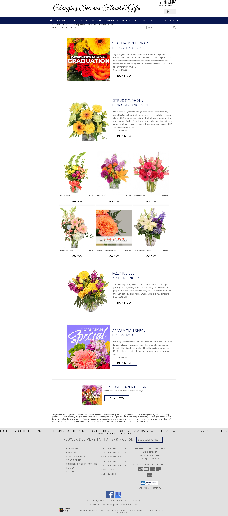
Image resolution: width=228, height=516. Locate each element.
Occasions (128, 20)
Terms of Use (121, 512)
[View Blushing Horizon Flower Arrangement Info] (77, 227)
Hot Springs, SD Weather (100, 505)
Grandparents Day (66, 20)
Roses (84, 20)
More (173, 20)
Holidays (145, 20)
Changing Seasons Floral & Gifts (96, 8)
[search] (174, 27)
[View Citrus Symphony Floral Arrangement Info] (89, 118)
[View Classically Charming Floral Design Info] (151, 227)
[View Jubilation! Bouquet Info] (114, 173)
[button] (170, 11)
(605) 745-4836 (170, 5)
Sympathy (110, 20)
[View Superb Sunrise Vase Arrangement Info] (77, 173)
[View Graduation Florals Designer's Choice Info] (89, 59)
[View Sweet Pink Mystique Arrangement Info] (151, 173)
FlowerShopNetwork (115, 511)
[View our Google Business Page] (118, 498)
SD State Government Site (126, 505)
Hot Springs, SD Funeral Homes (100, 501)
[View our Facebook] (110, 498)
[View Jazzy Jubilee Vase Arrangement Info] (89, 288)
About (160, 20)
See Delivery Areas (149, 439)
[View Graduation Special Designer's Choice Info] (89, 347)
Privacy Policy (136, 511)
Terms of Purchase (155, 511)
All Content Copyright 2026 (90, 511)
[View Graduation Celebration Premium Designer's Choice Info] (114, 227)
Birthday (96, 20)
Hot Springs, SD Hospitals (129, 501)
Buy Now (124, 76)
